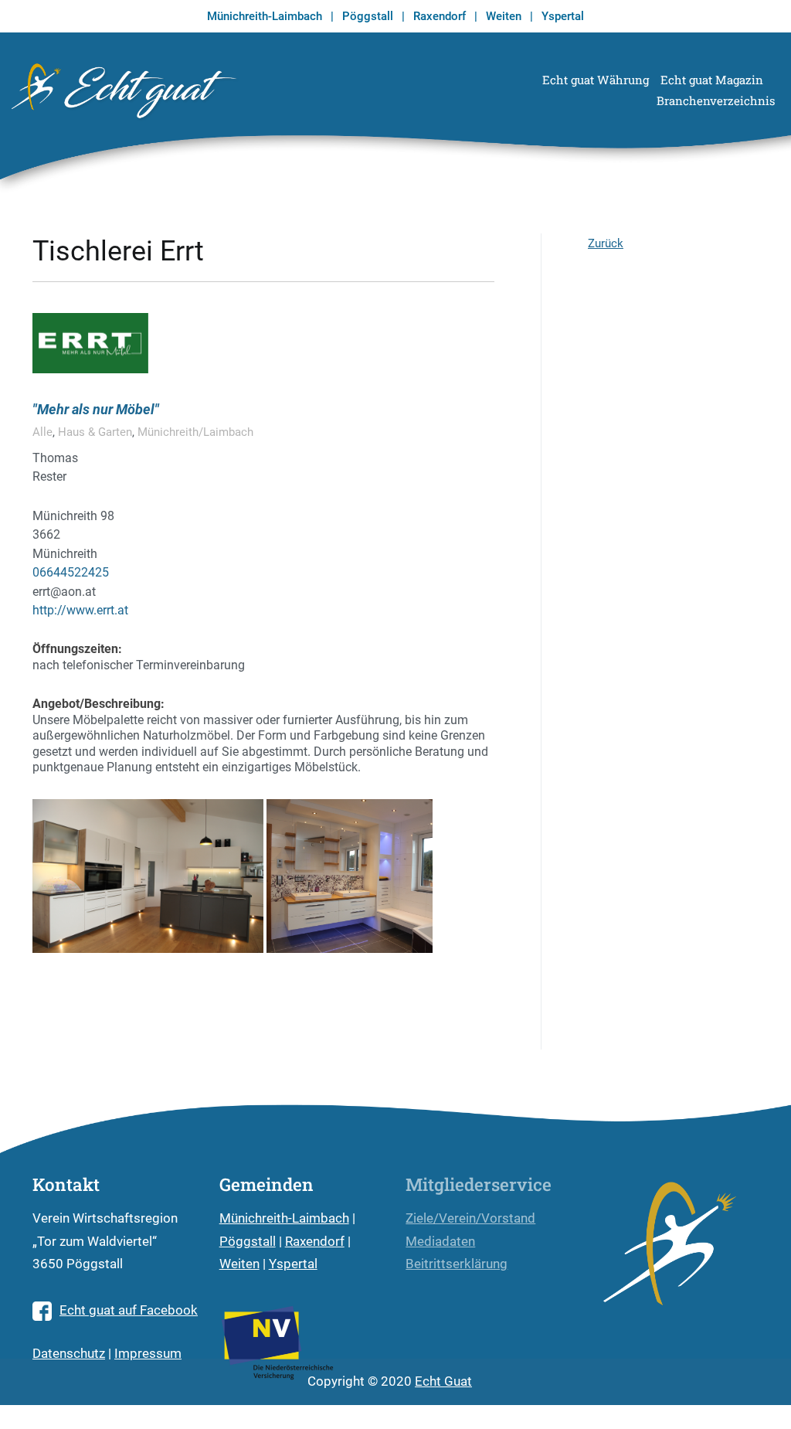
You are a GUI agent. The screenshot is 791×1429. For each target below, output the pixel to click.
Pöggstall (367, 16)
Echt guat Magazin (711, 79)
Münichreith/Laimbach (195, 432)
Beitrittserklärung (457, 1264)
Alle (42, 432)
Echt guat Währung (595, 79)
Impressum (148, 1353)
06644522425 (70, 572)
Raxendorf (439, 16)
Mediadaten (440, 1241)
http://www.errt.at (80, 610)
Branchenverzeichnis (716, 100)
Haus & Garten (95, 432)
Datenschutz (68, 1353)
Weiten (503, 16)
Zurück (605, 243)
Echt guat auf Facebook (128, 1310)
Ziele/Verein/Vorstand (470, 1218)
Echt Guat (443, 1381)
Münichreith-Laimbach (264, 16)
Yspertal (562, 16)
